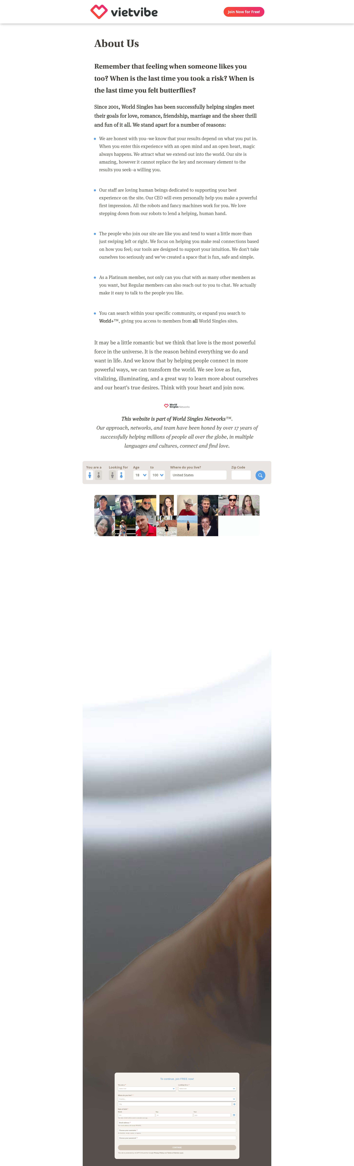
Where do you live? (185, 467)
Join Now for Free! (244, 11)
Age (136, 467)
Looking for (118, 467)
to (152, 467)
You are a (93, 467)
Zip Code (238, 467)
